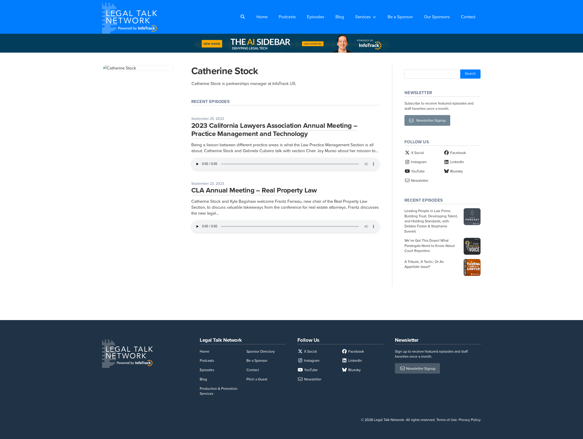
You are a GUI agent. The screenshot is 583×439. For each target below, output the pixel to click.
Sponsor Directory (260, 351)
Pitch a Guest (256, 379)
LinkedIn (456, 161)
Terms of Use (446, 419)
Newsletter (419, 180)
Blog (339, 17)
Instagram (418, 161)
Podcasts (287, 17)
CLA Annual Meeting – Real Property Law (254, 190)
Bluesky (456, 171)
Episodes (315, 17)
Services (363, 17)
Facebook (457, 152)
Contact (468, 17)
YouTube (417, 171)
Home (262, 17)
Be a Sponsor (400, 17)
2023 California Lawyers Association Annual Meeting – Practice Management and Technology (274, 129)
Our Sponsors (437, 17)
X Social (417, 152)
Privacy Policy (469, 419)
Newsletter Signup (430, 120)
